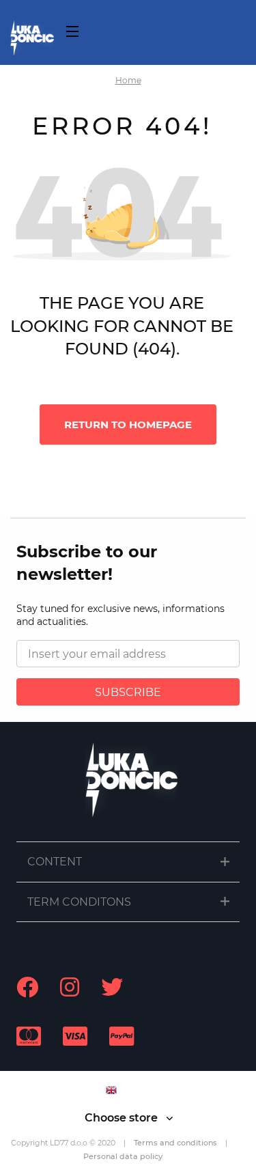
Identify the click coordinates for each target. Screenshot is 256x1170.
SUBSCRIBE (128, 692)
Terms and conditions (175, 1142)
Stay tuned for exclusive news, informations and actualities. (120, 615)
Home (128, 80)
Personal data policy (122, 1156)
